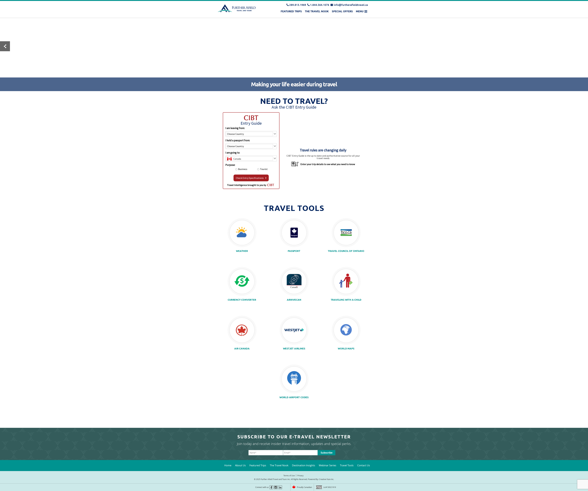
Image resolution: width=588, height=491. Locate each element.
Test (5, 46)
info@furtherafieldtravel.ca (351, 4)
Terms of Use (289, 475)
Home (227, 465)
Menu (360, 11)
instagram (276, 487)
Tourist (264, 169)
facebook (271, 487)
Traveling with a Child (346, 299)
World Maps (346, 348)
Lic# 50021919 (329, 487)
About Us (240, 465)
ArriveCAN (294, 299)
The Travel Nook (317, 11)
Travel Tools (347, 465)
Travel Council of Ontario (346, 251)
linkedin (280, 487)
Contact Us (363, 465)
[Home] (236, 8)
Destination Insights (303, 465)
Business (242, 169)
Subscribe (326, 452)
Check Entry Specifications (250, 177)
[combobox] (251, 134)
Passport (294, 251)
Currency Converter (242, 299)
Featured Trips (291, 11)
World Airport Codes (294, 397)
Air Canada (242, 348)
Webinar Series (327, 465)
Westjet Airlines (294, 348)
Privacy (300, 475)
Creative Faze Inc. (326, 479)
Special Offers (342, 11)
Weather (242, 251)
